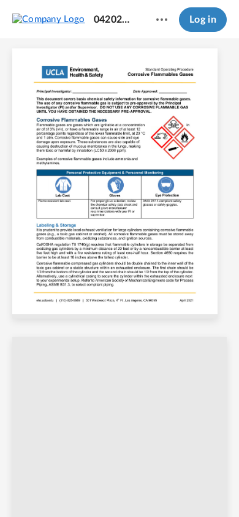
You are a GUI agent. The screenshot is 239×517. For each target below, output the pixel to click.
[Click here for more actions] (162, 19)
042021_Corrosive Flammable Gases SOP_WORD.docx (113, 20)
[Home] (48, 19)
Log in (202, 20)
